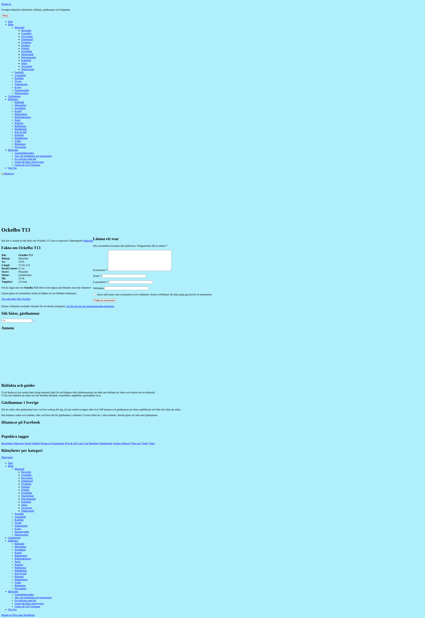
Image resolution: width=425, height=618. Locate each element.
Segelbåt (19, 72)
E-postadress (100, 282)
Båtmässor (20, 144)
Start (10, 21)
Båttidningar (21, 138)
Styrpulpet (26, 66)
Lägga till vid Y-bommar (27, 165)
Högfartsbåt (27, 54)
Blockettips (7, 443)
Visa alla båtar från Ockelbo (16, 299)
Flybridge (26, 42)
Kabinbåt (26, 60)
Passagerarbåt (22, 90)
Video (152, 443)
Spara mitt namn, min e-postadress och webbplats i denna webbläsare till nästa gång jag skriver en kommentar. (154, 294)
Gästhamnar (14, 96)
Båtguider (13, 150)
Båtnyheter (7, 457)
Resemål (19, 135)
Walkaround (27, 69)
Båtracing (19, 443)
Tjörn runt (135, 443)
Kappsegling (57, 443)
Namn (97, 275)
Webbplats (98, 288)
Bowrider (26, 30)
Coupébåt (26, 33)
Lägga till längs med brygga (29, 162)
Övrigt (18, 81)
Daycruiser (27, 36)
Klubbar (19, 123)
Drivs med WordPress (23, 615)
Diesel (28, 443)
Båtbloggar (20, 126)
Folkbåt (36, 443)
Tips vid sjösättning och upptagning (33, 156)
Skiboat (126, 443)
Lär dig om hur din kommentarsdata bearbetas (90, 306)
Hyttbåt (25, 48)
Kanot (18, 87)
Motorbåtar (20, 105)
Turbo (145, 443)
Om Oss (12, 168)
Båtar (11, 24)
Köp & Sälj (21, 132)
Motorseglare (21, 93)
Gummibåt (20, 75)
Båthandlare (21, 114)
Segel (17, 120)
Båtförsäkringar (23, 117)
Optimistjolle (105, 443)
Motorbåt (19, 27)
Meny (5, 15)
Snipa (24, 63)
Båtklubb (19, 102)
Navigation (20, 147)
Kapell (18, 111)
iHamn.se (6, 4)
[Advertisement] (212, 200)
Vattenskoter (21, 84)
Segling (117, 443)
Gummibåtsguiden (24, 153)
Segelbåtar (20, 108)
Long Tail (83, 443)
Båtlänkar (13, 99)
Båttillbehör (21, 129)
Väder (18, 141)
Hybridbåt (26, 51)
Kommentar (100, 270)
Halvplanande (28, 57)
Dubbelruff (27, 39)
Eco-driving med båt (25, 159)
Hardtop (25, 45)
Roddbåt (19, 78)
